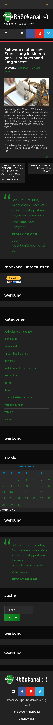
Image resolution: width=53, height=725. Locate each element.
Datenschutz (26, 718)
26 (41, 498)
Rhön (7, 390)
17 (26, 492)
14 (3, 492)
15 (11, 492)
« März (4, 510)
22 (11, 498)
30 (18, 504)
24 (26, 498)
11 (33, 485)
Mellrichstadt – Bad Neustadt (21, 368)
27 (49, 498)
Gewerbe (9, 360)
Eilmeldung (10, 338)
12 (41, 485)
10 (26, 485)
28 (3, 504)
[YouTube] (39, 33)
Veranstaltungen (13, 404)
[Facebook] (30, 33)
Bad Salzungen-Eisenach (18, 331)
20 (49, 492)
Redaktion (22, 67)
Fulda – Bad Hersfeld (16, 353)
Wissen (8, 419)
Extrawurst (10, 346)
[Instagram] (22, 33)
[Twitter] (48, 33)
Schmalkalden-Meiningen (19, 397)
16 (18, 492)
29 (11, 504)
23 (18, 498)
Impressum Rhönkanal (26, 711)
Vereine (8, 412)
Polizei (8, 382)
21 (3, 498)
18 (33, 492)
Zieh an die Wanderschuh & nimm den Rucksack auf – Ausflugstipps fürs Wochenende (12, 172)
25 (33, 498)
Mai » (12, 510)
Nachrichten (11, 375)
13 (49, 485)
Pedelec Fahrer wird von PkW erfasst (41, 168)
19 (41, 492)
